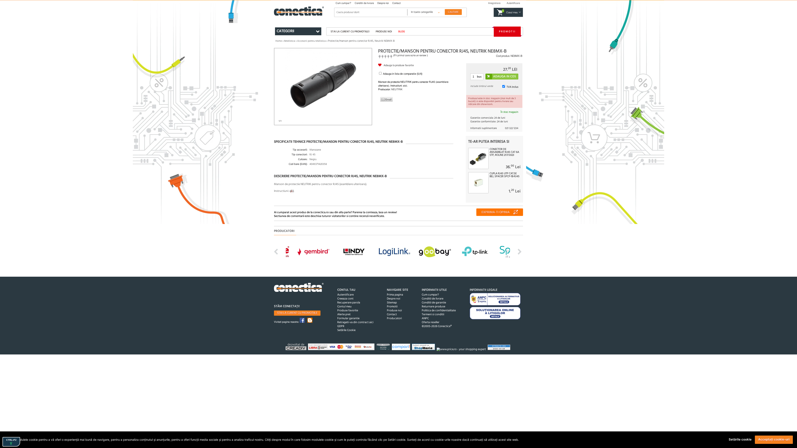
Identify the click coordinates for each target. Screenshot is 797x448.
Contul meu (344, 306)
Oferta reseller (430, 322)
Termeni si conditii (433, 314)
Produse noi (384, 31)
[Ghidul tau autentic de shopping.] (401, 347)
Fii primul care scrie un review (410, 55)
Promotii (507, 31)
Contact (396, 3)
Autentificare (345, 294)
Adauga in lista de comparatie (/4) (402, 74)
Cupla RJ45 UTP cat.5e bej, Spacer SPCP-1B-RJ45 (505, 175)
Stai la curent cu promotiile (297, 313)
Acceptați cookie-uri (774, 439)
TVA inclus (512, 87)
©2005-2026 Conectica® (437, 326)
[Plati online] (341, 347)
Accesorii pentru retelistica (311, 41)
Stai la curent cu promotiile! (350, 31)
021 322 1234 (511, 128)
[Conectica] (299, 288)
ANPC (425, 318)
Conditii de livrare (364, 3)
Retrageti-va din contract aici (355, 322)
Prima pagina (395, 294)
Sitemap (392, 302)
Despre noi (383, 3)
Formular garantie (348, 318)
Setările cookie (740, 439)
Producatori (394, 318)
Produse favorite (347, 310)
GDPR (340, 326)
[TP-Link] (383, 347)
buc (479, 76)
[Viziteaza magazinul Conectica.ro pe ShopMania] (424, 347)
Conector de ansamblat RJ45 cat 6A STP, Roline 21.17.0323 (504, 152)
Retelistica (289, 41)
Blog (401, 31)
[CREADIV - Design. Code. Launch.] (296, 347)
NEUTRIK (396, 89)
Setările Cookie (346, 330)
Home (278, 41)
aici (292, 191)
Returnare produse (433, 306)
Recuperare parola (348, 302)
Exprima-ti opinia (496, 212)
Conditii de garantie (434, 302)
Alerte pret (344, 314)
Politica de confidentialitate (439, 310)
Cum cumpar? (343, 3)
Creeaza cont (345, 298)
